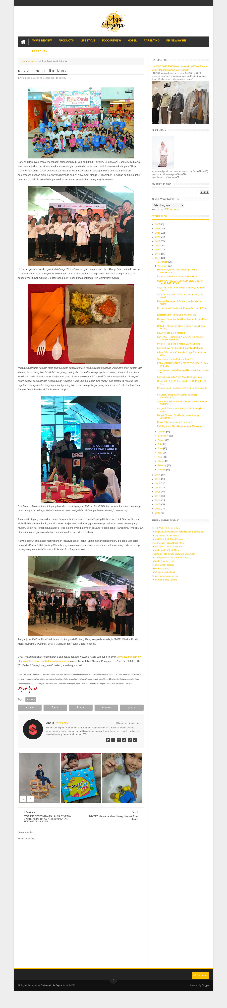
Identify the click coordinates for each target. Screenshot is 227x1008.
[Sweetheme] (108, 740)
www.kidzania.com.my (129, 656)
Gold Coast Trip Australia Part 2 (169, 546)
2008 (158, 513)
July (160, 444)
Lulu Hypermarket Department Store (171, 557)
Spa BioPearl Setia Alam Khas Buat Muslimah (179, 377)
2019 (158, 254)
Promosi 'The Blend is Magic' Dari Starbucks (178, 344)
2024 (158, 233)
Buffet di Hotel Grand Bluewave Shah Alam (174, 554)
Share (56, 707)
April (160, 457)
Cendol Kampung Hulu (164, 561)
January (162, 469)
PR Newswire (176, 40)
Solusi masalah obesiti (164, 572)
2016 (158, 479)
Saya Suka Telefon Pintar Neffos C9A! (175, 359)
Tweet (31, 707)
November (163, 266)
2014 (158, 487)
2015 (158, 483)
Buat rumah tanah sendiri (166, 576)
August (161, 440)
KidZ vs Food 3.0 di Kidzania (171, 333)
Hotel (132, 40)
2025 (158, 228)
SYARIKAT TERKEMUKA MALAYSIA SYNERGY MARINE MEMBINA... (181, 338)
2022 (158, 241)
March (161, 461)
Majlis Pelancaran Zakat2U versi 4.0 (174, 422)
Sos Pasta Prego (162, 568)
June (160, 448)
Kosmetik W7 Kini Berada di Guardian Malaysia (180, 348)
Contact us (202, 975)
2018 (158, 258)
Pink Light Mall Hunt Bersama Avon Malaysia (179, 426)
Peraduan (40, 51)
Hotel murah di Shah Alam (166, 550)
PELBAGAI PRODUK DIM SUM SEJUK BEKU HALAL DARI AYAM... (180, 282)
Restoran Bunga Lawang (165, 579)
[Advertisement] (81, 937)
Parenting (152, 40)
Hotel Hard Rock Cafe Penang (168, 539)
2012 (158, 496)
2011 (158, 500)
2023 (158, 237)
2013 (158, 492)
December (163, 262)
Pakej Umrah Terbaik (164, 565)
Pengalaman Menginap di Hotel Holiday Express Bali (179, 531)
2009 (158, 508)
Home (22, 61)
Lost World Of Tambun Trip (167, 528)
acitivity (32, 61)
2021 (158, 245)
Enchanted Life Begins (51, 985)
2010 (158, 504)
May (160, 453)
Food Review (111, 40)
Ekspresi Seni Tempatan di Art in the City (177, 315)
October (162, 431)
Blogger (205, 985)
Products (66, 40)
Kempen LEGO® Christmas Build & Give (177, 276)
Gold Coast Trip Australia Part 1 (169, 543)
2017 (158, 475)
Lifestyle (88, 40)
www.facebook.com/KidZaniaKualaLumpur (46, 661)
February (162, 465)
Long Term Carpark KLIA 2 (166, 535)
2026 (158, 224)
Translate (174, 209)
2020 (158, 249)
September (163, 436)
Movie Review (42, 40)
